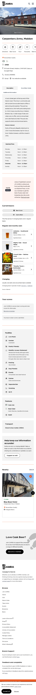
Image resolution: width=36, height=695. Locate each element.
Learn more (17, 686)
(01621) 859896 (10, 74)
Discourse (5, 641)
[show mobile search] (29, 4)
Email (6, 78)
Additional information (10, 92)
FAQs (29, 579)
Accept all (6, 691)
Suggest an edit (12, 455)
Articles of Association (8, 630)
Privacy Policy (6, 624)
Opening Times (10, 144)
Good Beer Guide (26, 88)
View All (31, 469)
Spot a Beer (19, 214)
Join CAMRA (6, 591)
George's (24, 285)
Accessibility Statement (9, 627)
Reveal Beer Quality (10, 57)
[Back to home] (7, 3)
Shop (3, 621)
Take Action (5, 603)
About (4, 594)
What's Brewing (7, 644)
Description (10, 88)
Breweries (5, 609)
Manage (16, 691)
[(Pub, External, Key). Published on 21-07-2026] (18, 495)
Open (7, 64)
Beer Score (19, 210)
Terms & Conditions (7, 638)
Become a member (9, 311)
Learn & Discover (7, 618)
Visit (3, 597)
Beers (4, 612)
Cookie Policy (6, 632)
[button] (33, 493)
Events (4, 606)
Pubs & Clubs (6, 600)
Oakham (29, 285)
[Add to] (30, 476)
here (18, 657)
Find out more (25, 197)
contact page (6, 581)
